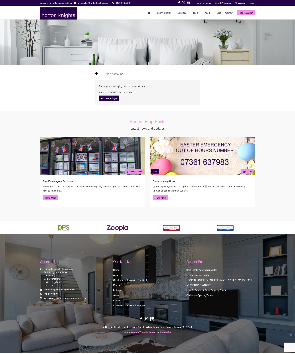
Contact (229, 12)
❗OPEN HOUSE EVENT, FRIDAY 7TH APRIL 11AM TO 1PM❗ (219, 280)
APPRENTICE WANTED (199, 285)
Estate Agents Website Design (140, 332)
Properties (118, 285)
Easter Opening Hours (164, 181)
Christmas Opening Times (199, 295)
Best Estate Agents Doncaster (58, 181)
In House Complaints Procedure (129, 305)
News (155, 171)
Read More (50, 197)
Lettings (117, 290)
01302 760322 (122, 2)
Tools (196, 12)
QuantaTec (165, 332)
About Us (118, 274)
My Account (240, 2)
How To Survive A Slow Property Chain (206, 290)
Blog (219, 12)
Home (116, 269)
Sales (45, 171)
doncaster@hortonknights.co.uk (93, 2)
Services (182, 12)
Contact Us (119, 300)
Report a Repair (203, 2)
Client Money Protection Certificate (130, 280)
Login (252, 2)
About (208, 12)
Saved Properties (223, 2)
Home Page (110, 98)
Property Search (163, 12)
